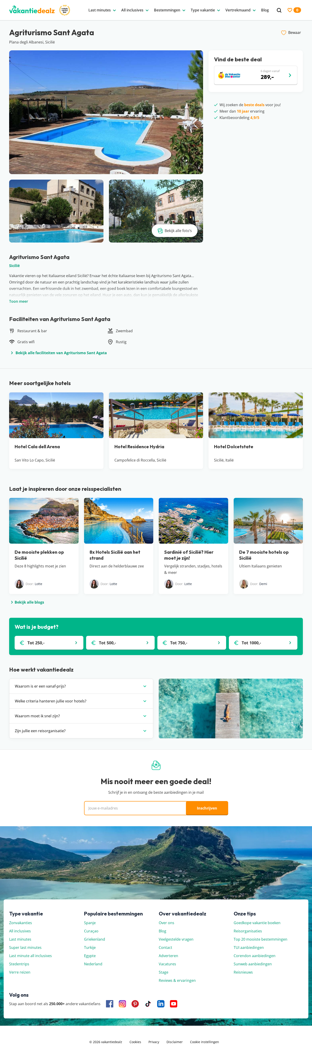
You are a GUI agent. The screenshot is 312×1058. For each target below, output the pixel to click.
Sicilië (14, 265)
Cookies (135, 1042)
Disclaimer (175, 1042)
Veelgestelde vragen (176, 939)
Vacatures (167, 964)
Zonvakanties (20, 922)
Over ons (166, 922)
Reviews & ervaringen (177, 980)
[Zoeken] (279, 10)
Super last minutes (25, 947)
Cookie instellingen (204, 1042)
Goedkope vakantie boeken (257, 922)
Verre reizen (19, 972)
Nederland (93, 964)
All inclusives (20, 931)
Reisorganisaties (248, 931)
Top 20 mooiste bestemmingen (260, 939)
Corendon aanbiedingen (254, 955)
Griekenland (94, 939)
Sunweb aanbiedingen (253, 964)
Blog (162, 931)
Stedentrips (19, 964)
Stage (163, 972)
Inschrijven (207, 808)
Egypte (90, 955)
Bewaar (294, 32)
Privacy (153, 1042)
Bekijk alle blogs (29, 602)
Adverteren (168, 955)
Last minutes (20, 939)
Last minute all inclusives (30, 955)
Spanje (90, 922)
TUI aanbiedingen (249, 947)
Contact (165, 947)
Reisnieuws (243, 972)
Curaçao (91, 931)
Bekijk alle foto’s (178, 230)
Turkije (90, 947)
